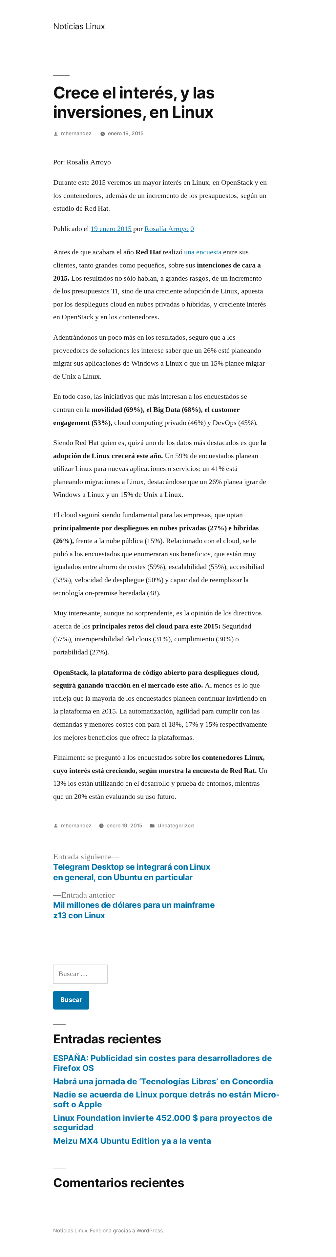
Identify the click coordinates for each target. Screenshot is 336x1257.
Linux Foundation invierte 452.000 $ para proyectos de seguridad (162, 1123)
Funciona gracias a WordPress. (127, 1230)
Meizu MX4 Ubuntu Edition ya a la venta (132, 1141)
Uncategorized (176, 825)
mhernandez (76, 133)
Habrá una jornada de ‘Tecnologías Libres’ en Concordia (163, 1081)
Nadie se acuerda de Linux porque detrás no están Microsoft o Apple (166, 1099)
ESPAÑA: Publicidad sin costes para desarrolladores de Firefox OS (162, 1063)
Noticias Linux (79, 26)
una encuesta (202, 252)
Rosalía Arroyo (166, 228)
